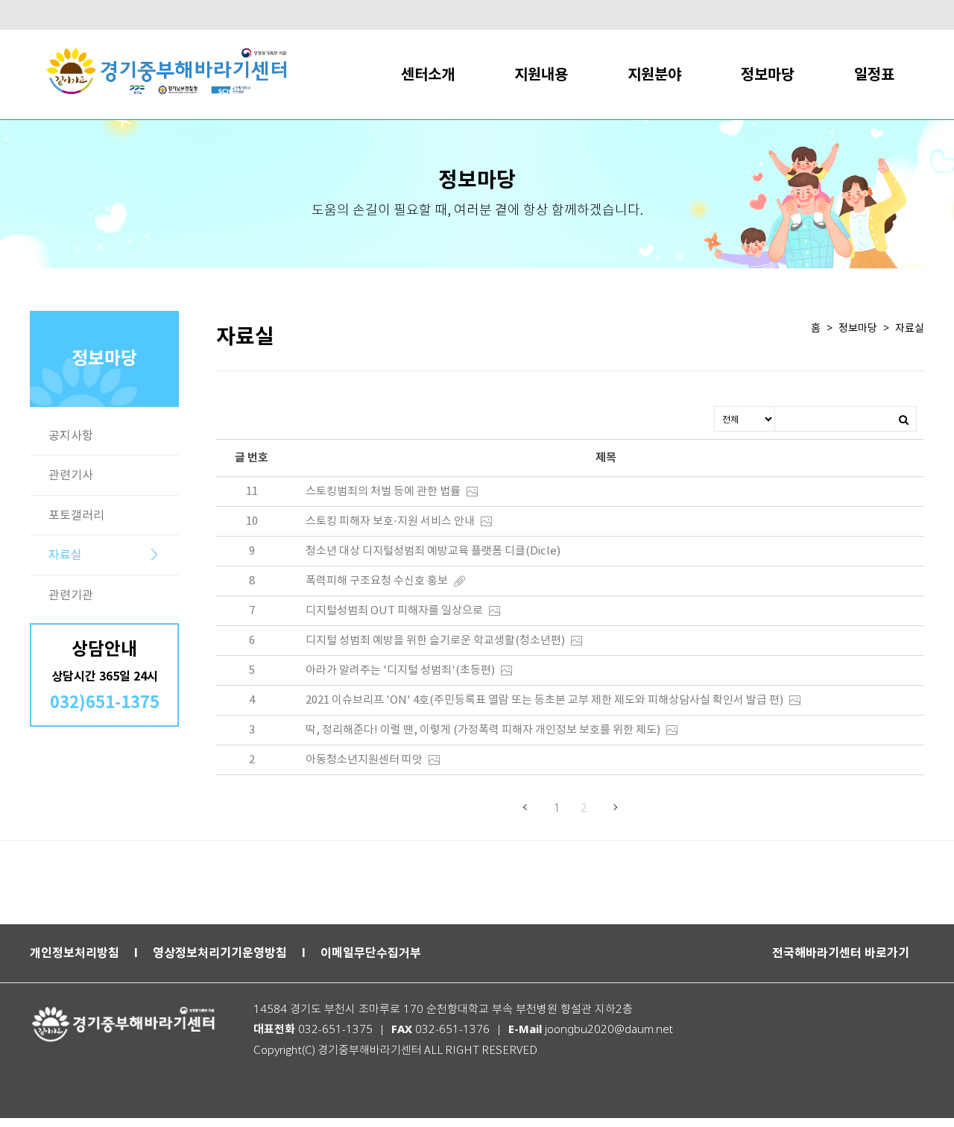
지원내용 (541, 74)
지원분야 (654, 74)
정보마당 (768, 74)
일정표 (874, 74)
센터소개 (428, 74)
